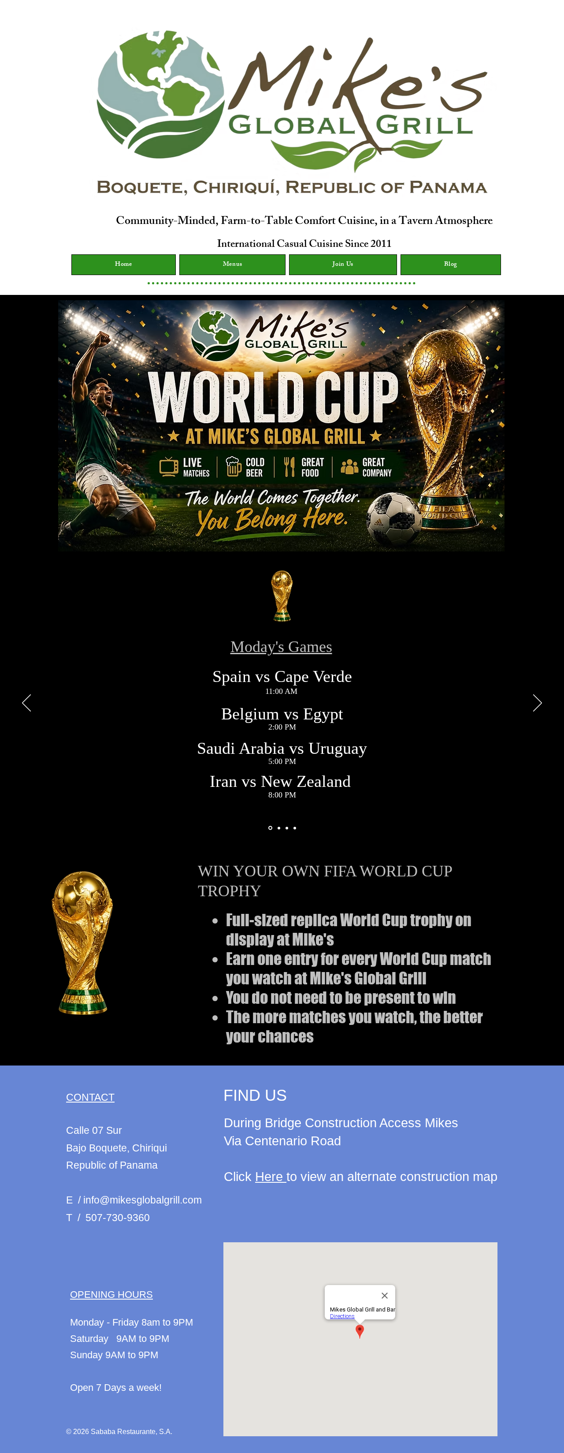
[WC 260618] (294, 828)
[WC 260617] (287, 828)
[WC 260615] (269, 828)
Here (270, 1177)
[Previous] (26, 703)
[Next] (537, 703)
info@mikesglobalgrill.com (142, 1200)
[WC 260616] (278, 828)
